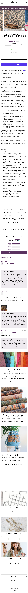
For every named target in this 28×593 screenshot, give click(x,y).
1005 (22, 136)
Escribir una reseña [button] (14, 252)
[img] (4, 261)
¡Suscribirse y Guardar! (13, 567)
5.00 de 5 (17, 239)
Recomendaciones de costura (14, 215)
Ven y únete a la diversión (14, 225)
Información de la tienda (7, 77)
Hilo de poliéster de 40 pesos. (17, 119)
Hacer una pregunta (14, 222)
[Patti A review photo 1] (4, 308)
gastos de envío (8, 44)
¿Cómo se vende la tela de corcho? (14, 206)
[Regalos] (14, 498)
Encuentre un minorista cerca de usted (14, 219)
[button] (12, 41)
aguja (22, 115)
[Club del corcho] (14, 549)
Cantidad (14, 52)
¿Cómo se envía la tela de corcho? (14, 209)
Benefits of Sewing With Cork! (14, 212)
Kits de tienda (13, 538)
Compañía (14, 576)
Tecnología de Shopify (14, 590)
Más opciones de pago (14, 67)
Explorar (14, 580)
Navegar (14, 514)
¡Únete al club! (14, 563)
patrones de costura (7, 156)
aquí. (20, 138)
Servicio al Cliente (14, 572)
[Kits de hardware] (14, 524)
